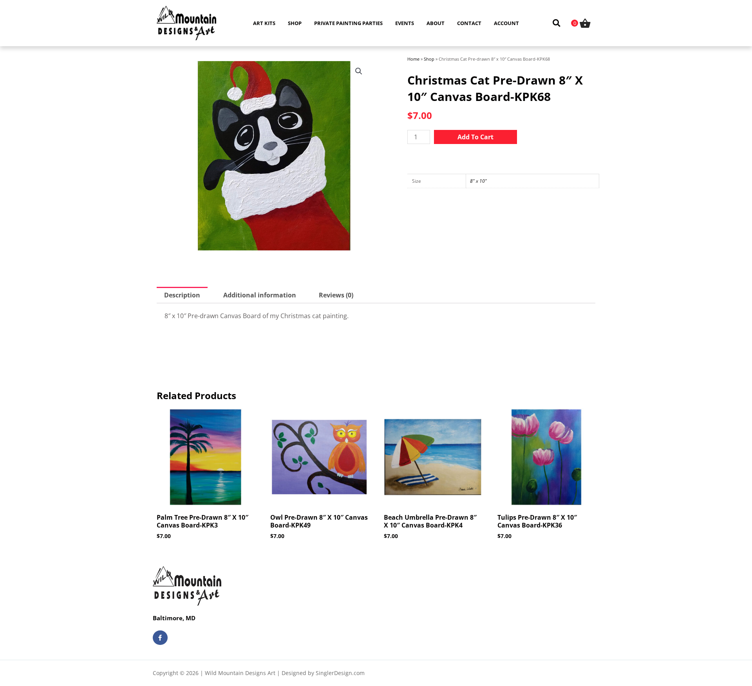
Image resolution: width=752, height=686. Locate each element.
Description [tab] (182, 295)
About (436, 23)
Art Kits (264, 23)
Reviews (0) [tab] (336, 295)
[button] (556, 23)
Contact (469, 23)
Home (413, 59)
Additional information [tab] (259, 295)
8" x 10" (478, 181)
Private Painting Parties (348, 23)
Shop (295, 23)
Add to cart (475, 137)
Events (404, 23)
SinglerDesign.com (340, 673)
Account (506, 23)
